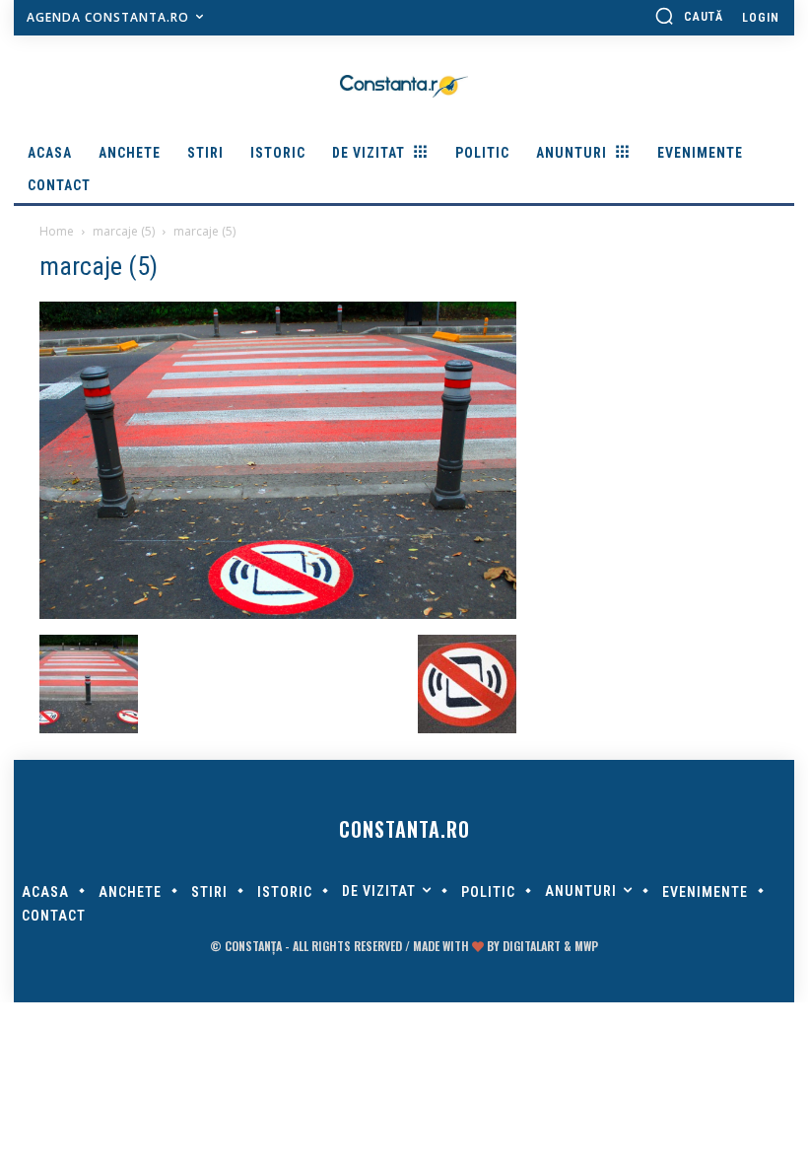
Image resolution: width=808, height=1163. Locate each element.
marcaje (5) (124, 231)
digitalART (532, 945)
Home (56, 231)
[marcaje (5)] (277, 614)
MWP (586, 945)
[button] (688, 16)
